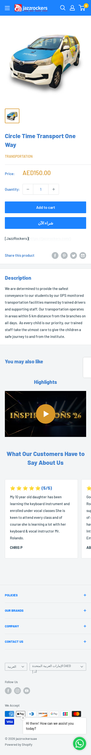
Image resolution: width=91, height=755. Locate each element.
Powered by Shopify (18, 744)
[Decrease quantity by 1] (28, 189)
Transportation (19, 156)
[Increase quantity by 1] (54, 189)
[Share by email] (82, 255)
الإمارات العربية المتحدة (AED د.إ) (51, 667)
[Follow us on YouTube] (26, 690)
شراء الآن (45, 223)
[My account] (72, 8)
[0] (82, 8)
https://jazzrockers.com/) (50, 238)
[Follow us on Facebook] (8, 690)
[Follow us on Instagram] (17, 690)
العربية (12, 666)
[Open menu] (7, 8)
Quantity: (12, 189)
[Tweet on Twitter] (73, 255)
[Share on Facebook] (55, 255)
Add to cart (45, 207)
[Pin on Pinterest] (64, 255)
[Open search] (63, 8)
